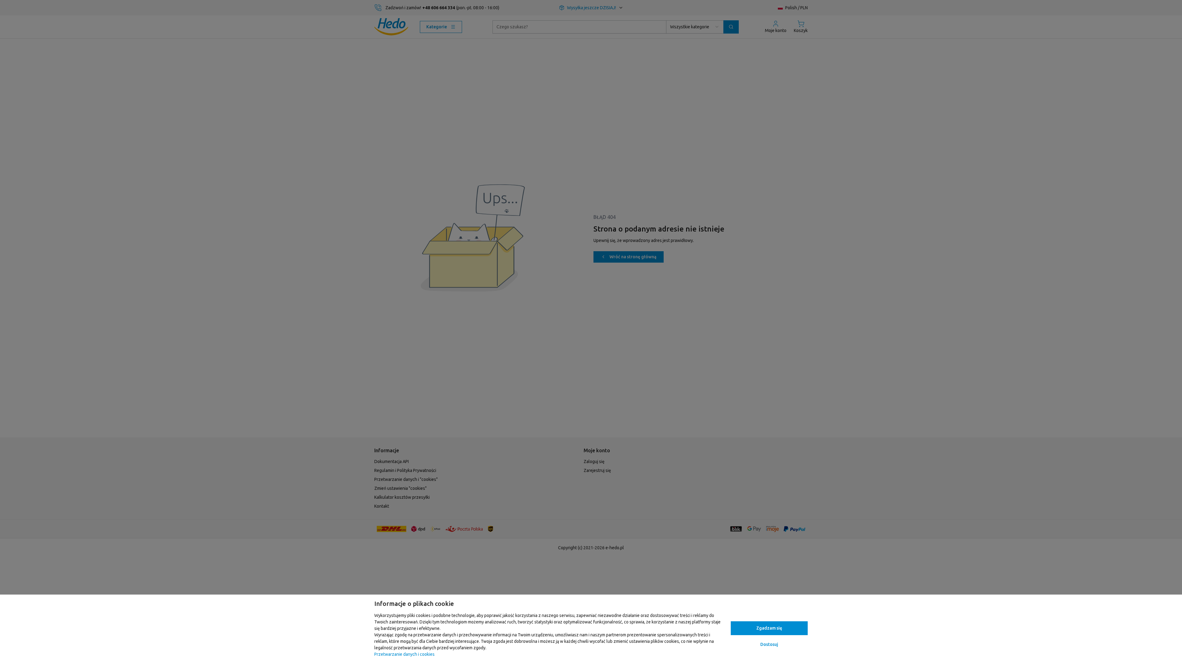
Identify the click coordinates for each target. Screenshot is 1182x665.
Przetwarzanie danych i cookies (404, 654)
